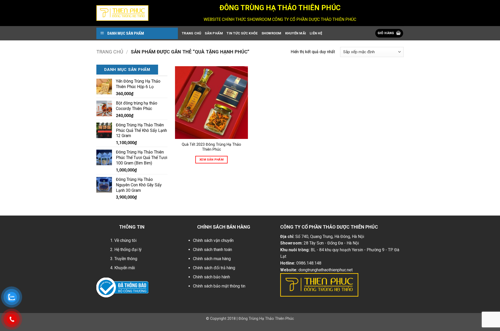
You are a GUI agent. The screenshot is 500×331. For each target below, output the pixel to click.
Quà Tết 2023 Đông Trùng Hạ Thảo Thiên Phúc (211, 147)
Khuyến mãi (124, 267)
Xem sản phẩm (211, 159)
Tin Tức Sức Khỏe (242, 33)
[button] (389, 33)
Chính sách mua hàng (212, 258)
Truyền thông (125, 258)
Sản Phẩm (214, 33)
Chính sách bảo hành (211, 276)
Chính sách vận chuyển (213, 240)
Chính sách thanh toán (212, 249)
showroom (271, 33)
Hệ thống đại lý (128, 249)
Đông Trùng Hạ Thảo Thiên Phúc (266, 318)
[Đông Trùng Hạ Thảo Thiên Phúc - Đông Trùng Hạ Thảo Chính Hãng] (122, 13)
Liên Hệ (316, 33)
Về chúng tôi (125, 240)
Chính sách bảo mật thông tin (219, 286)
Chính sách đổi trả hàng (214, 267)
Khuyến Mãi (295, 33)
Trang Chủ (191, 33)
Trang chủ (109, 51)
